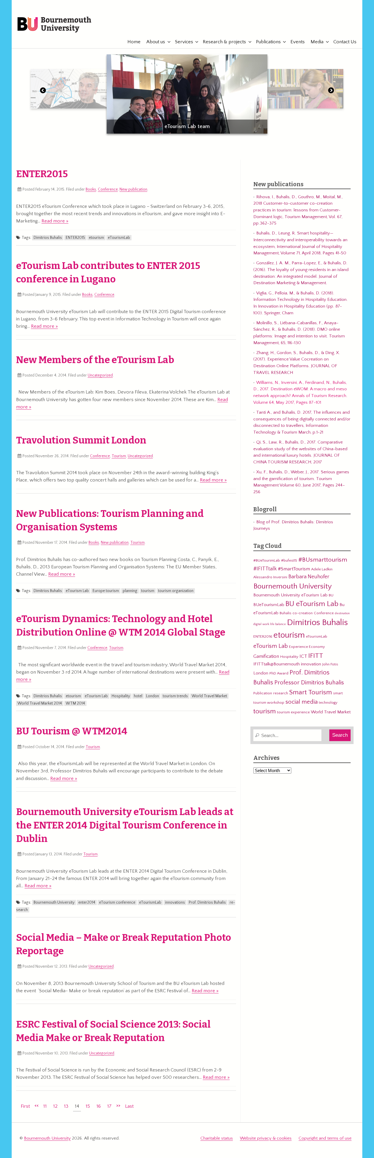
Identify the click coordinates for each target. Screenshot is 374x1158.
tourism (147, 591)
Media (317, 41)
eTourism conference (117, 902)
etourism (96, 238)
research (280, 693)
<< (36, 1105)
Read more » (54, 221)
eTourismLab (324, 21)
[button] (43, 91)
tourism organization (175, 591)
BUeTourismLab (268, 604)
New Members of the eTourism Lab (95, 360)
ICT (303, 656)
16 (98, 1106)
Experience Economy (307, 647)
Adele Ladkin (322, 569)
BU (331, 595)
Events (297, 41)
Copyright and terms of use (325, 1138)
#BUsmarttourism (322, 559)
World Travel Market (209, 696)
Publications (268, 41)
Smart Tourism (310, 692)
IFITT (315, 656)
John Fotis (330, 664)
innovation (311, 664)
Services (184, 41)
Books (91, 189)
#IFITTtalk (265, 569)
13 (66, 1106)
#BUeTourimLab (266, 560)
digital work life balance (269, 624)
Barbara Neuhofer (308, 577)
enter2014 (86, 902)
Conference (108, 189)
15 (88, 1106)
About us (155, 41)
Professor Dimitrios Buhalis (309, 682)
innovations (175, 902)
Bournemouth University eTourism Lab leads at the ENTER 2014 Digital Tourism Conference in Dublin (124, 825)
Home (134, 41)
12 (55, 1106)
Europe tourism (106, 591)
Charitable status (216, 1138)
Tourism (119, 456)
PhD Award (278, 673)
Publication (262, 693)
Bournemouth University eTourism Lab (290, 595)
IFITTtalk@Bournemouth (276, 664)
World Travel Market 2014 (40, 703)
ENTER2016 (262, 636)
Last (129, 1106)
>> (118, 1105)
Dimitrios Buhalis (48, 238)
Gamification (266, 656)
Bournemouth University (54, 25)
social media (301, 702)
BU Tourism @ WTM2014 (71, 731)
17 (109, 1106)
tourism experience (293, 712)
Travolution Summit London (81, 440)
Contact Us (344, 41)
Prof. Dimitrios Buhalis (207, 902)
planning (130, 591)
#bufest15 (289, 560)
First (25, 1106)
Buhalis (285, 613)
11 (45, 1106)
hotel (138, 696)
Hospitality (121, 696)
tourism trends (175, 696)
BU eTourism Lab (311, 604)
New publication (133, 189)
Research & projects (224, 41)
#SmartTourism (294, 569)
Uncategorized (100, 375)
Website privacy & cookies (266, 1138)
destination (342, 613)
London (152, 696)
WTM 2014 (75, 703)
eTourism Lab (77, 591)
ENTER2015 (42, 174)
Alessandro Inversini (270, 577)
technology (328, 702)
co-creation (302, 613)
